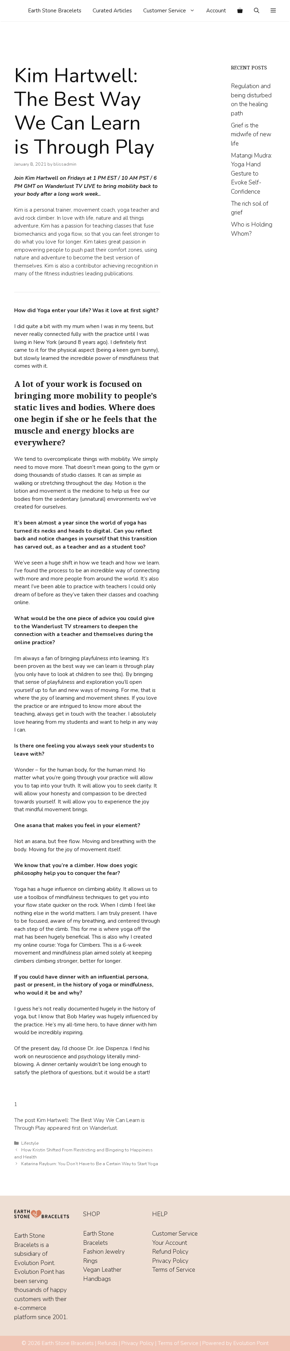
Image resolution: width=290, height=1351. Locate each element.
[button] (273, 10)
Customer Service (164, 10)
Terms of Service (173, 1270)
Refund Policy (170, 1252)
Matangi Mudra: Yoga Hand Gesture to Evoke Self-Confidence (251, 173)
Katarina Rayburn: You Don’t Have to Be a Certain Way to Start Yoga (89, 1164)
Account (216, 10)
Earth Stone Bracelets (54, 10)
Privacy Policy (170, 1261)
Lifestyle (30, 1143)
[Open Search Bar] (256, 10)
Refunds (107, 1343)
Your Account (169, 1243)
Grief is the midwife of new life (251, 134)
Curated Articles (112, 10)
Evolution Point (251, 1343)
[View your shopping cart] (240, 10)
